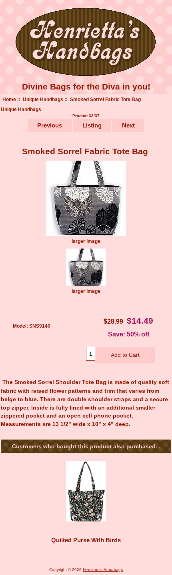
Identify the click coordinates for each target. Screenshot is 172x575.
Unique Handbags (43, 99)
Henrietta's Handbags (103, 569)
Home (9, 99)
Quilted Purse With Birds (86, 540)
